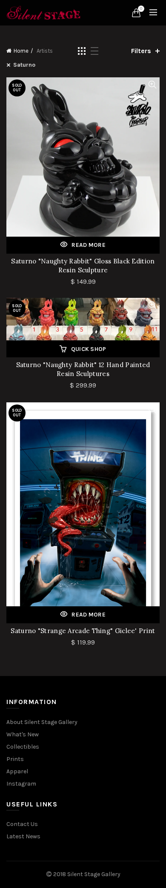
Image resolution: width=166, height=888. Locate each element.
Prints (15, 759)
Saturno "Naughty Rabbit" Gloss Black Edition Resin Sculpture (83, 265)
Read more (89, 245)
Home (21, 51)
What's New (22, 734)
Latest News (23, 836)
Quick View (152, 84)
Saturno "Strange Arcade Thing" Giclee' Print (83, 631)
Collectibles (22, 746)
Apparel (17, 771)
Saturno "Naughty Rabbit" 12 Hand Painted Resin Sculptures (83, 369)
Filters (141, 51)
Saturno (24, 64)
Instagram (21, 783)
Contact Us (22, 824)
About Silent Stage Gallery (41, 722)
